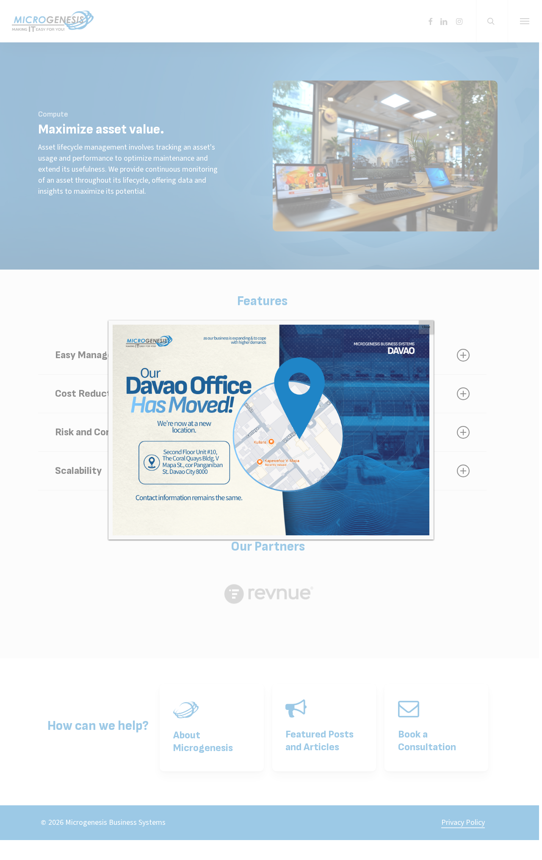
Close (426, 327)
